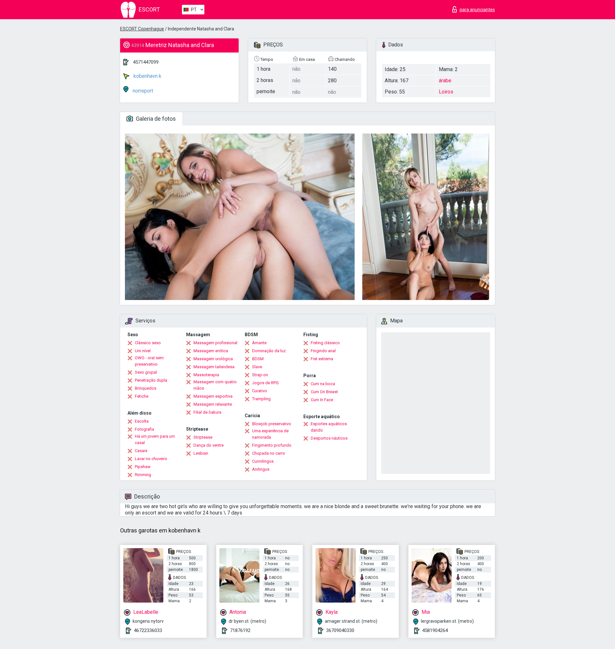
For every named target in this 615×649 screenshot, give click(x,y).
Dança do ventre (208, 445)
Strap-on (260, 374)
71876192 (240, 630)
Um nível (143, 350)
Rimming (143, 474)
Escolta (142, 421)
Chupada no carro (268, 453)
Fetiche (141, 396)
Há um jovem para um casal (155, 439)
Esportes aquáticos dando (329, 427)
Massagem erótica (210, 350)
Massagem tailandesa (213, 366)
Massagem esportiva (213, 396)
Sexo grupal (146, 372)
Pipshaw (143, 466)
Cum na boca (323, 383)
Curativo (259, 390)
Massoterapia (206, 374)
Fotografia (144, 429)
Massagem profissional (215, 342)
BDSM (258, 358)
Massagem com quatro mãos (215, 385)
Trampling (261, 398)
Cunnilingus (263, 461)
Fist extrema (322, 358)
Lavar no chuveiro (151, 458)
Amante (259, 342)
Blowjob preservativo (271, 423)
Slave (257, 366)
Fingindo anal (323, 350)
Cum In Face (322, 399)
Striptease (202, 437)
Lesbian (200, 453)
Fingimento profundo (271, 445)
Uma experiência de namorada (270, 434)
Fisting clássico (325, 342)
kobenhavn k (146, 76)
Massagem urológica (213, 358)
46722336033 (148, 630)
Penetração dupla (151, 380)
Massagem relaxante (212, 404)
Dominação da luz (269, 350)
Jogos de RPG (265, 382)
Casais (141, 450)
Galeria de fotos (155, 118)
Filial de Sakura (207, 412)
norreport (142, 91)
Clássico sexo (148, 342)
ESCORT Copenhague (142, 28)
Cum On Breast (324, 391)
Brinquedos (145, 388)
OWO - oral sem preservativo (149, 361)
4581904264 (435, 630)
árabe (445, 80)
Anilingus (260, 469)
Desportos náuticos (329, 438)
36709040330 (340, 630)
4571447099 (146, 62)
